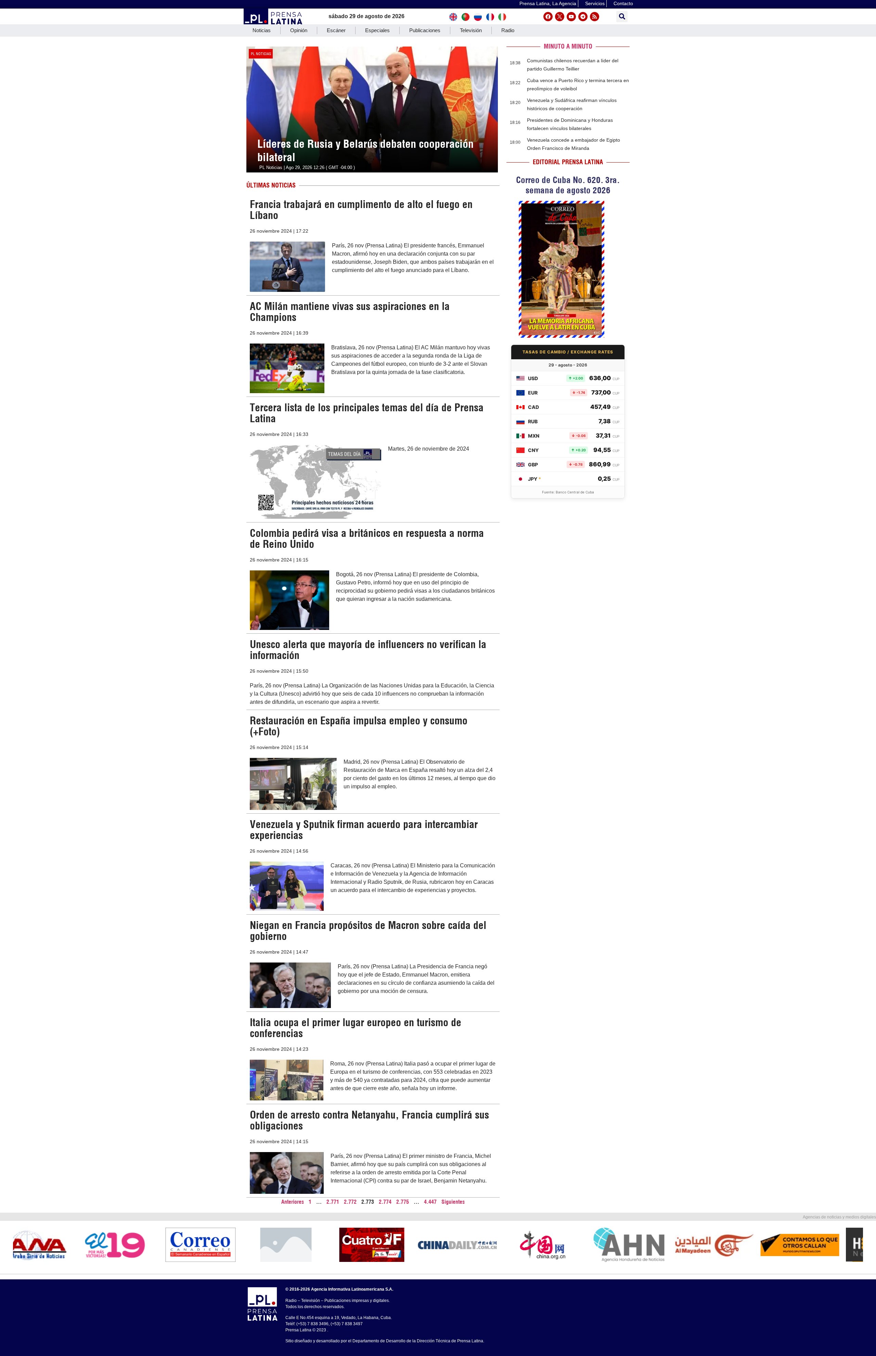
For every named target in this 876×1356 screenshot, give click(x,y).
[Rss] (594, 16)
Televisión (471, 30)
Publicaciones (424, 30)
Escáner (336, 30)
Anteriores (292, 1201)
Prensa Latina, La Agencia (547, 3)
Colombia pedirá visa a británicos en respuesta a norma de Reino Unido (367, 539)
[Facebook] (548, 16)
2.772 (350, 1201)
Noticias (262, 30)
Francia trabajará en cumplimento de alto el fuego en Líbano (361, 210)
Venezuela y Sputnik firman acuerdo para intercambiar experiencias (364, 830)
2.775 (402, 1201)
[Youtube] (571, 16)
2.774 (385, 1201)
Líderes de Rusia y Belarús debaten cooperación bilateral (365, 150)
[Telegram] (583, 16)
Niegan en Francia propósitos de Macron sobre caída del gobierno (368, 931)
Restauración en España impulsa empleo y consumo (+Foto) (358, 726)
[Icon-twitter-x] (559, 16)
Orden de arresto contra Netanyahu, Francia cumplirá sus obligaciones (369, 1120)
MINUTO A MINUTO (568, 46)
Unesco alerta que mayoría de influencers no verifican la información (368, 650)
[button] (622, 16)
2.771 (332, 1201)
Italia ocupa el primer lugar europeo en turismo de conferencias (355, 1028)
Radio (507, 30)
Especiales (377, 30)
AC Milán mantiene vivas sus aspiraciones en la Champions (350, 312)
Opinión (298, 30)
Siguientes (453, 1201)
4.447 (430, 1201)
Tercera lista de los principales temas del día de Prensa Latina (367, 413)
